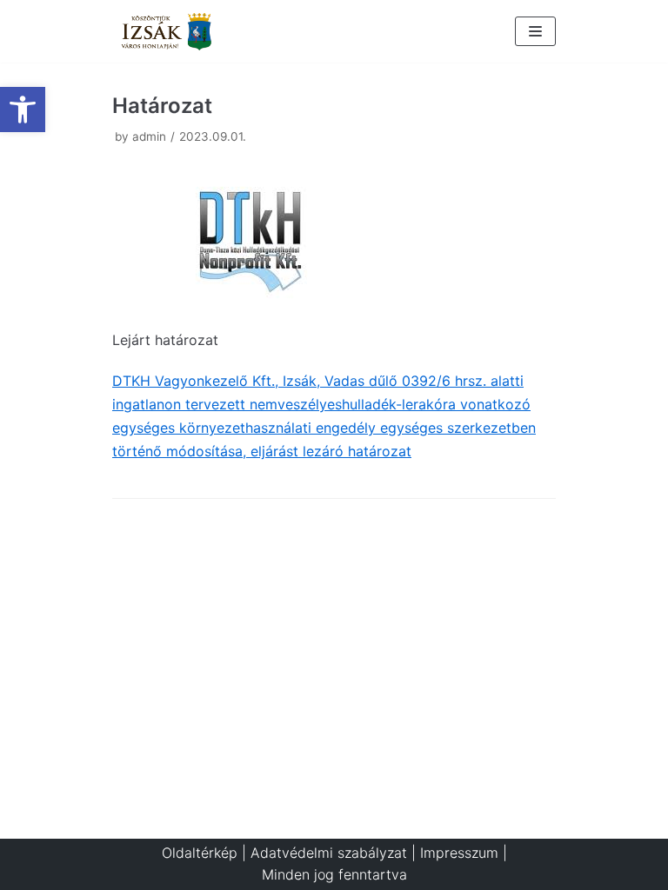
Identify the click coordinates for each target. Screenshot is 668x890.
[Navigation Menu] (535, 31)
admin (149, 136)
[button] (22, 109)
